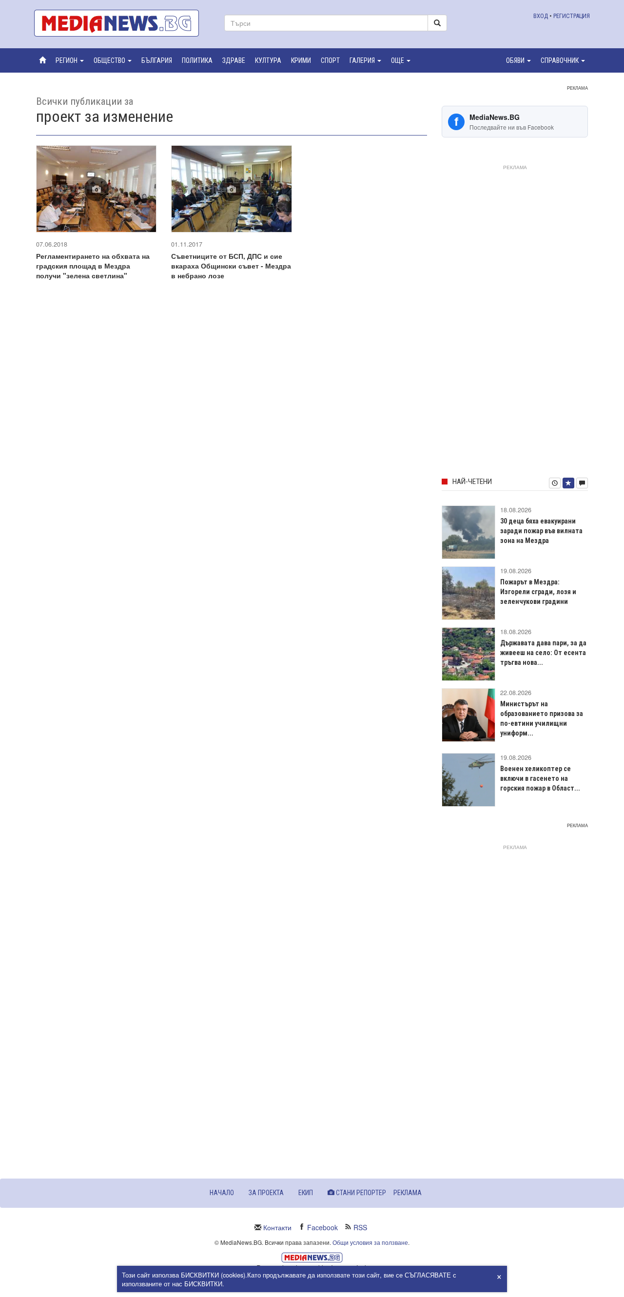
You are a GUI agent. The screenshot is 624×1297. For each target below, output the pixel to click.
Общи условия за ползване (370, 1242)
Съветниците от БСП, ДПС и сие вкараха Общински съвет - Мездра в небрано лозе (231, 265)
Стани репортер (360, 1193)
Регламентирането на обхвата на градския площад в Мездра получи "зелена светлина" (93, 265)
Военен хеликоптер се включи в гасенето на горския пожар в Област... (540, 778)
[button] (70, 60)
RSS (360, 1227)
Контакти (277, 1227)
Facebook (322, 1227)
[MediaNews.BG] (122, 23)
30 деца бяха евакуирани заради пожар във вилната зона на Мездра (541, 530)
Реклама (407, 1193)
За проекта (266, 1193)
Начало (222, 1193)
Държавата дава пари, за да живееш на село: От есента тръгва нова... (543, 652)
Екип (305, 1193)
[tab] (555, 483)
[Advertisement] (515, 319)
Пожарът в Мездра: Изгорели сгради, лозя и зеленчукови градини (538, 591)
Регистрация (571, 15)
